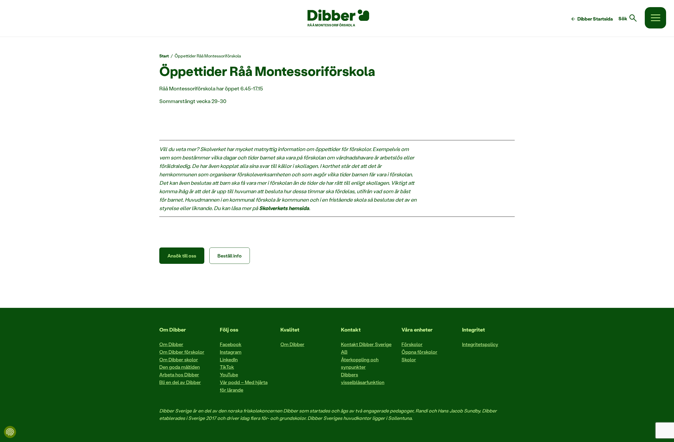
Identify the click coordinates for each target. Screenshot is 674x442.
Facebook (230, 344)
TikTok (227, 367)
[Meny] (655, 17)
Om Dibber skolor (178, 359)
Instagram (230, 352)
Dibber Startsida (591, 19)
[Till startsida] (338, 15)
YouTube (229, 374)
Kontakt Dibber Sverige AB (366, 348)
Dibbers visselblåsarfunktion (362, 378)
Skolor (409, 359)
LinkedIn (229, 359)
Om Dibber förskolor (181, 352)
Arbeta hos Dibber (179, 374)
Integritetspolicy (480, 344)
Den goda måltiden (179, 367)
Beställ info (229, 255)
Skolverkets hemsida (284, 208)
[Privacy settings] (10, 432)
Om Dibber (171, 344)
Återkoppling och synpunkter (360, 363)
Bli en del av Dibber (180, 382)
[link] (631, 18)
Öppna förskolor (419, 352)
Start (164, 56)
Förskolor (412, 344)
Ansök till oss (181, 255)
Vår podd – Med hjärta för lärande (243, 386)
